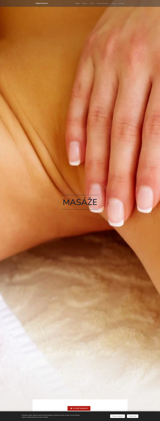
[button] (79, 408)
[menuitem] (78, 3)
